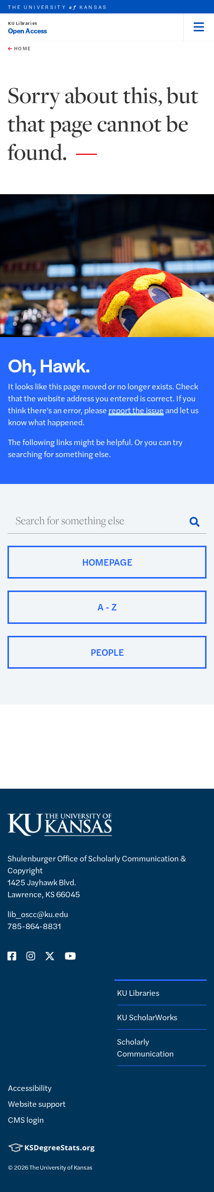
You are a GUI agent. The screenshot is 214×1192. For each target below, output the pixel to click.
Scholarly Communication (145, 1047)
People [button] (107, 652)
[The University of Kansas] (59, 831)
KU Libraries (22, 23)
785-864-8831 (34, 926)
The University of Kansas (61, 1167)
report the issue (136, 410)
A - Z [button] (107, 606)
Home (21, 48)
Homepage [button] (107, 562)
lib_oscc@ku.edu (37, 914)
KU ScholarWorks (147, 1017)
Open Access (27, 30)
